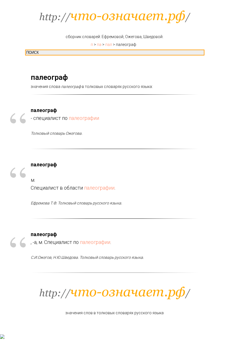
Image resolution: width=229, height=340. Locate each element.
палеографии (84, 118)
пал (108, 44)
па (99, 44)
